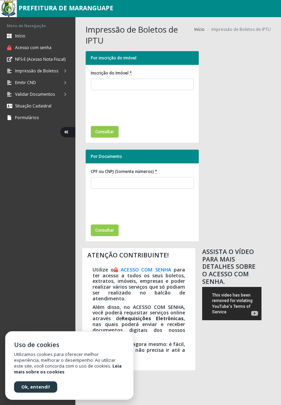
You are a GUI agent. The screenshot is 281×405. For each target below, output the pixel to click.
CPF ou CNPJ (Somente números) (124, 171)
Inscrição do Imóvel (111, 73)
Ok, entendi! (35, 387)
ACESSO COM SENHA (146, 269)
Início (199, 29)
